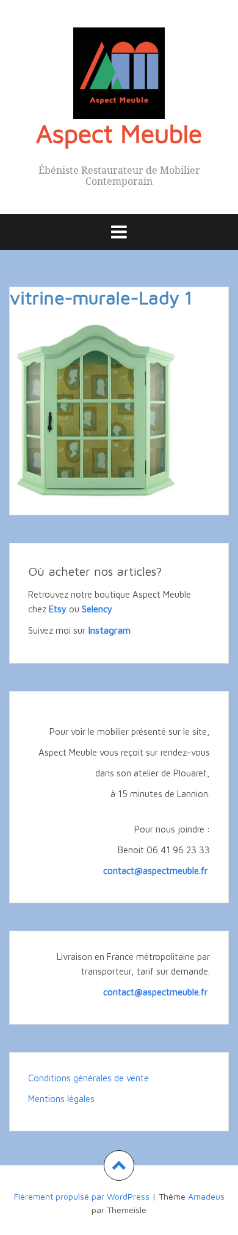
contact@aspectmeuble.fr (156, 870)
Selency (97, 609)
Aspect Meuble (119, 133)
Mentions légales (61, 1099)
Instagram (109, 630)
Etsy (58, 609)
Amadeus (206, 1196)
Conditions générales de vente (88, 1078)
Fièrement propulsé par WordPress (82, 1196)
